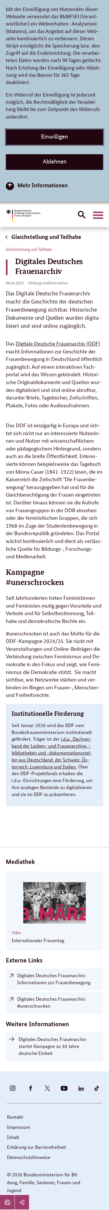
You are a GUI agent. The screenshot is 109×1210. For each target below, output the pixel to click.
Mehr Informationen (42, 185)
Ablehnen (55, 161)
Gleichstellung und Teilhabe (45, 236)
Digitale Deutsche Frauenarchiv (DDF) (58, 343)
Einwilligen (54, 136)
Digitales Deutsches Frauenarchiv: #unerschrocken (51, 1002)
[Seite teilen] (22, 1202)
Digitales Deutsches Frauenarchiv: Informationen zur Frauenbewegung (53, 978)
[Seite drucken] (7, 1202)
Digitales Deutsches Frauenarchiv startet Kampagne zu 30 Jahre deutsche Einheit (52, 1046)
